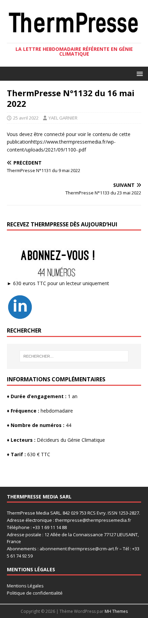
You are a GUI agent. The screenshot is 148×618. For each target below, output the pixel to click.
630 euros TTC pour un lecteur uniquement (61, 283)
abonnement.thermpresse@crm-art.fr (79, 549)
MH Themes (116, 611)
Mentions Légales (25, 586)
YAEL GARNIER (63, 118)
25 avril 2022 (26, 118)
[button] (138, 73)
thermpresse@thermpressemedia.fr (93, 520)
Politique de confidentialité (35, 593)
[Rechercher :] (74, 356)
